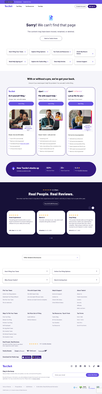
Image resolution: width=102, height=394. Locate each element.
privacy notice (36, 378)
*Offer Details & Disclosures (32, 257)
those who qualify (24, 143)
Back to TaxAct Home (50, 38)
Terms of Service (7, 386)
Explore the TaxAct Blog (38, 61)
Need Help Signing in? (16, 61)
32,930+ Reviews (82, 170)
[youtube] (98, 366)
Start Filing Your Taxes (16, 52)
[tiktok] (94, 366)
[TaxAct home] (7, 366)
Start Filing (80, 103)
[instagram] (72, 366)
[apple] (26, 357)
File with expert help (47, 96)
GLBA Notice (29, 386)
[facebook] (85, 366)
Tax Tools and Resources (61, 52)
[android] (36, 357)
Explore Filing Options (38, 52)
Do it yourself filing (17, 96)
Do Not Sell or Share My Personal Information (47, 386)
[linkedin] (80, 366)
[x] (89, 366)
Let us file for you (75, 96)
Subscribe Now (92, 375)
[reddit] (76, 366)
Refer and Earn (81, 308)
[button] (76, 387)
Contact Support (82, 61)
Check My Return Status (82, 52)
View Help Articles (59, 61)
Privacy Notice (18, 386)
